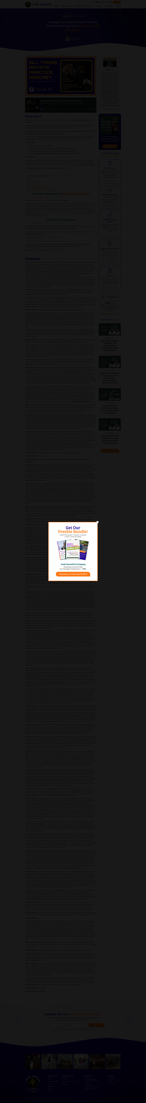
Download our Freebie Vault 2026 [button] (72, 574)
